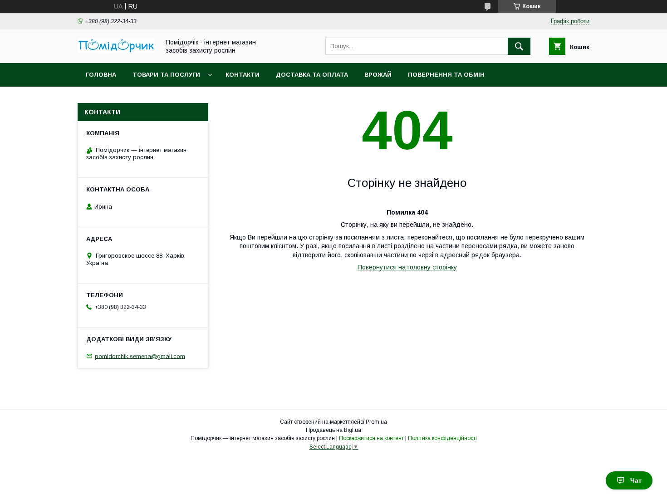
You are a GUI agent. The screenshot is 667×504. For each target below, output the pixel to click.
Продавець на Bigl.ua (333, 430)
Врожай (378, 74)
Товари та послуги (166, 74)
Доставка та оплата (312, 74)
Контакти (243, 74)
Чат (636, 480)
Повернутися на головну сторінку (407, 267)
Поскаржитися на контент (371, 438)
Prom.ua (376, 422)
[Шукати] (519, 46)
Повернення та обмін (446, 74)
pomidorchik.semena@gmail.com (140, 355)
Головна (101, 74)
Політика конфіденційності (442, 438)
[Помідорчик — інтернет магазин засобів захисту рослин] (116, 50)
